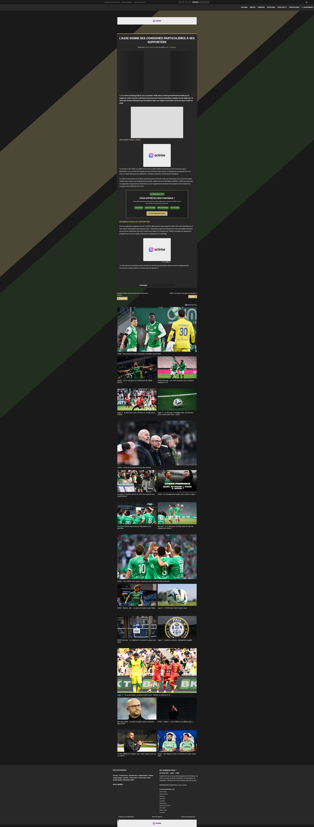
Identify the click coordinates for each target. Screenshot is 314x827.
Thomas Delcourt (163, 794)
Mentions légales (127, 2)
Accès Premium (307, 7)
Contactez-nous (294, 7)
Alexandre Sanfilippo (182, 785)
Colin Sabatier (162, 807)
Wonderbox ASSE (128, 780)
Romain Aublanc (149, 47)
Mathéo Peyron (162, 803)
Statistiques (271, 7)
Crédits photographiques (188, 817)
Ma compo (244, 7)
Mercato (252, 7)
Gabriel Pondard (163, 810)
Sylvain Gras (162, 798)
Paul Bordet (162, 801)
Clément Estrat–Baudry (164, 805)
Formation (261, 7)
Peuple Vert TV (282, 7)
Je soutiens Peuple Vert (157, 213)
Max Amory (162, 796)
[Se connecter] (306, 2)
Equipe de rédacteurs (140, 2)
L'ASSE (121, 95)
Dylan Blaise (162, 812)
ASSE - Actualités (170, 47)
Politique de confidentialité (112, 2)
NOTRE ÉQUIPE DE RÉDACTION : (167, 789)
